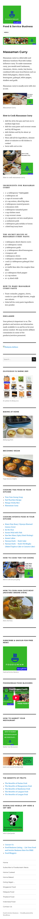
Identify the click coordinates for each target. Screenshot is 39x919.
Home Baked (8, 877)
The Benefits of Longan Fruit (16, 794)
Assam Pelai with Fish (13, 533)
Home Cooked (9, 872)
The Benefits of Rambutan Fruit (17, 789)
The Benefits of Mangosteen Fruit (18, 786)
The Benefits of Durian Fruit (16, 783)
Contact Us (9, 845)
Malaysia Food (8, 892)
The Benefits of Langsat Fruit (16, 792)
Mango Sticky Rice (12, 503)
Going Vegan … (9, 882)
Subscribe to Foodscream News (15, 867)
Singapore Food (9, 887)
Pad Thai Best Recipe (13, 500)
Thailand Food (8, 897)
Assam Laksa (10, 538)
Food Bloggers (10, 853)
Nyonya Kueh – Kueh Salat (15, 541)
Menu (6, 32)
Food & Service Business (18, 26)
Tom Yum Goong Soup (14, 497)
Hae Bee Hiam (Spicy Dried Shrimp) (19, 535)
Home (5, 862)
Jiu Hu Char (9, 530)
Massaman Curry (11, 506)
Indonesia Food (9, 902)
